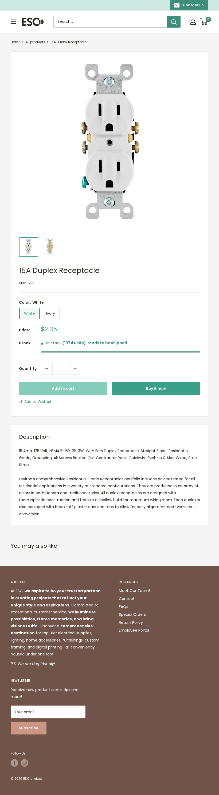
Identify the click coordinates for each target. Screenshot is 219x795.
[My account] (193, 22)
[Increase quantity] (75, 368)
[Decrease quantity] (46, 368)
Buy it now (156, 388)
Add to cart (63, 388)
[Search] (174, 22)
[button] (35, 401)
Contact (127, 598)
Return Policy (131, 622)
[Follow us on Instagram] (24, 763)
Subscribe (28, 728)
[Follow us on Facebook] (14, 763)
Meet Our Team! (134, 590)
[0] (204, 21)
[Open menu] (13, 22)
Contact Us (193, 5)
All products (35, 42)
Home (15, 42)
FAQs (123, 606)
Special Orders (132, 614)
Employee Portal (134, 630)
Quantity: (28, 368)
